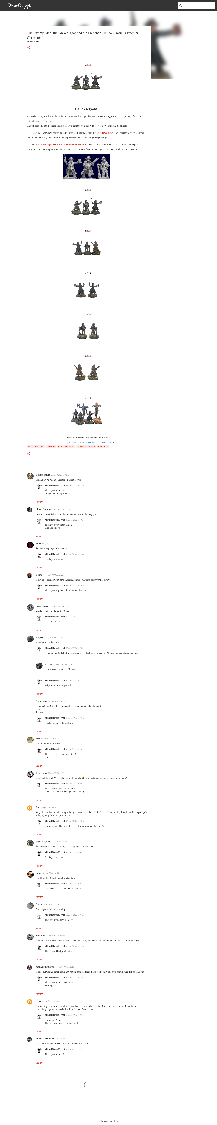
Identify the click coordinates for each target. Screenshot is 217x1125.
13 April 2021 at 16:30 (75, 585)
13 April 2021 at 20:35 (75, 783)
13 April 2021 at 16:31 (75, 616)
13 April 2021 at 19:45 (57, 773)
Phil (38, 738)
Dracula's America (86, 447)
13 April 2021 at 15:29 (60, 606)
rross (38, 1001)
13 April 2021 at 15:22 (54, 574)
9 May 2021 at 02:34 (63, 1038)
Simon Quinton (44, 509)
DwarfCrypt (19, 5)
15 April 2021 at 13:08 (55, 935)
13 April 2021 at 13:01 (62, 509)
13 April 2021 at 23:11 (60, 841)
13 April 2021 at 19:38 (75, 718)
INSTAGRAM (88, 442)
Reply (39, 502)
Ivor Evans (41, 772)
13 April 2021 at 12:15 (60, 474)
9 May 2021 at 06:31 (74, 1049)
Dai (37, 807)
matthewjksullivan (45, 966)
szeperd (40, 637)
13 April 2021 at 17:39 (54, 637)
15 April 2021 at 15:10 (75, 946)
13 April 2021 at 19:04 (58, 701)
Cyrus (39, 904)
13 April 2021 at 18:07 (75, 648)
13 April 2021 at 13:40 (75, 554)
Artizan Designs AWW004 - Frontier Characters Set (62, 144)
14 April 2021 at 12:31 (63, 664)
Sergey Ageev (42, 606)
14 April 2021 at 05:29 (75, 852)
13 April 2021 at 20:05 (50, 807)
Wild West (103, 447)
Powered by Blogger (110, 1120)
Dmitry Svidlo (43, 474)
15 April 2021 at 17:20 (65, 967)
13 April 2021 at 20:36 (75, 821)
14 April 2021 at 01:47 (52, 904)
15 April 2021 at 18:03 (75, 977)
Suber (39, 872)
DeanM (39, 574)
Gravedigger (106, 132)
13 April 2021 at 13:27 (75, 519)
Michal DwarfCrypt (55, 485)
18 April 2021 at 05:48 (51, 1001)
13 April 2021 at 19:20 (50, 738)
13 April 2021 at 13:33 (51, 543)
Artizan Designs (35, 447)
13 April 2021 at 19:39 (75, 749)
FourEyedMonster (45, 1038)
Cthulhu (51, 447)
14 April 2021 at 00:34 (52, 873)
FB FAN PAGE (69, 442)
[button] (29, 48)
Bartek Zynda (43, 841)
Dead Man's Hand (66, 447)
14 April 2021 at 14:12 (75, 680)
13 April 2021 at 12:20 (75, 485)
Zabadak (40, 935)
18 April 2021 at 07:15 (75, 1015)
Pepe (38, 543)
